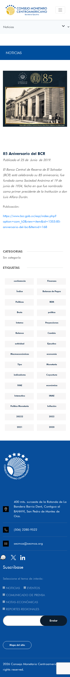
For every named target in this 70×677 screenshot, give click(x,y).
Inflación (51, 406)
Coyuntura (51, 374)
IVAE (19, 385)
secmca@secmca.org (28, 543)
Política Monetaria (19, 406)
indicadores (20, 374)
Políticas (20, 301)
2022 (51, 416)
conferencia (20, 281)
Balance (20, 333)
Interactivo (19, 395)
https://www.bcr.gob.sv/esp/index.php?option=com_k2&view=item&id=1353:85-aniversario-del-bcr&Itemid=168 (32, 221)
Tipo (20, 364)
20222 (19, 416)
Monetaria (51, 364)
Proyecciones (51, 322)
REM (52, 301)
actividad (19, 343)
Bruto (19, 312)
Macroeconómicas (19, 354)
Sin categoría (12, 257)
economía (52, 354)
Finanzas (51, 281)
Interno (19, 322)
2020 (51, 427)
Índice (20, 291)
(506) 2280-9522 (25, 529)
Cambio (52, 333)
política (51, 312)
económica (51, 385)
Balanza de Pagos (52, 291)
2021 (19, 427)
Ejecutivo (51, 343)
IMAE (51, 395)
